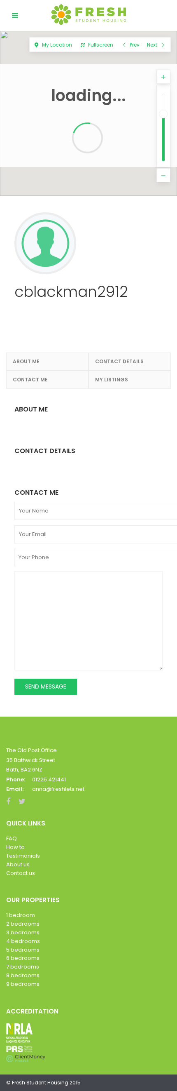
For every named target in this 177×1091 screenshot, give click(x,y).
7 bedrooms (22, 967)
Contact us (20, 873)
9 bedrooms (23, 984)
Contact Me (30, 379)
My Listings (111, 379)
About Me (26, 361)
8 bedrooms (23, 975)
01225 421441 (49, 779)
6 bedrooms (23, 958)
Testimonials (23, 856)
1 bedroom (20, 915)
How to (15, 847)
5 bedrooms (23, 950)
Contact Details (119, 361)
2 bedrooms (23, 924)
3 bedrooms (23, 932)
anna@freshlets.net (58, 789)
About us (18, 864)
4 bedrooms (23, 941)
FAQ (11, 838)
